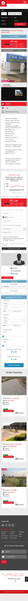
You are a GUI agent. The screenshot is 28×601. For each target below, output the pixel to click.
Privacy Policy (21, 575)
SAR (16, 46)
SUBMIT (4, 562)
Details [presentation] (8, 104)
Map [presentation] (7, 108)
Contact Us (7, 277)
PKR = (5, 311)
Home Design (14, 535)
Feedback (21, 532)
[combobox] (14, 10)
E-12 (11, 398)
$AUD (21, 44)
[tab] (14, 104)
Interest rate (6, 341)
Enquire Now (14, 249)
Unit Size (3, 20)
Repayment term (7, 331)
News (20, 536)
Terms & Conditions (13, 575)
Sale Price (6, 301)
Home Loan (13, 538)
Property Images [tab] (6, 84)
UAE (21, 46)
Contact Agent (9, 411)
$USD (12, 44)
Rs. (6, 44)
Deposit (6, 315)
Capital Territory (16, 30)
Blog (20, 534)
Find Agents (4, 538)
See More (20, 413)
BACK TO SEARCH (14, 36)
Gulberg (12, 444)
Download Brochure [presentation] (12, 112)
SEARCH (20, 24)
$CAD (16, 44)
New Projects (4, 535)
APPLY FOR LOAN (14, 365)
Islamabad (5, 32)
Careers (6, 575)
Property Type (4, 17)
